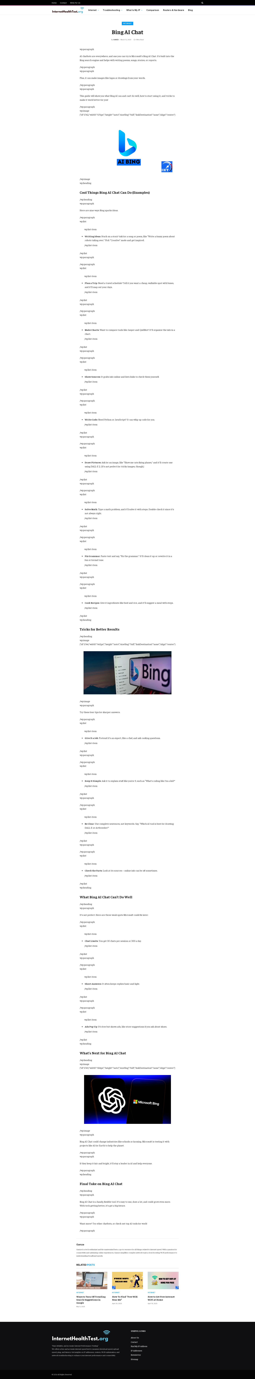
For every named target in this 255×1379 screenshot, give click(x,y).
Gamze (116, 39)
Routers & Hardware (173, 10)
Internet (92, 10)
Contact (63, 3)
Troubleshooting (111, 10)
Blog (190, 10)
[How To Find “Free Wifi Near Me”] (127, 1280)
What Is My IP (133, 10)
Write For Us (75, 3)
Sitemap (134, 1359)
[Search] (202, 2)
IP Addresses (136, 1350)
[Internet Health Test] (68, 10)
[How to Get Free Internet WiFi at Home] (163, 1280)
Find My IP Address (139, 1346)
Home (54, 3)
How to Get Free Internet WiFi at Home (161, 1298)
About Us (135, 1337)
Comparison (152, 10)
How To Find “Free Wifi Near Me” (125, 1298)
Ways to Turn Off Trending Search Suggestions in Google (90, 1299)
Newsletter (136, 1355)
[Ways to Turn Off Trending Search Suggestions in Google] (91, 1280)
